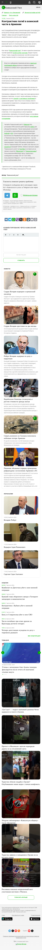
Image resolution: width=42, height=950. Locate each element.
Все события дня (34, 636)
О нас (3, 915)
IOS (12, 133)
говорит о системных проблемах (24, 98)
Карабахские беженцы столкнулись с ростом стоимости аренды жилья (18, 400)
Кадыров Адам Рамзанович (14, 547)
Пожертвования (35, 915)
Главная (4, 15)
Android (6, 133)
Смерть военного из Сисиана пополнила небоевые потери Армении (20, 437)
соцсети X (7, 147)
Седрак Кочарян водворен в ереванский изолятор (19, 292)
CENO (32, 127)
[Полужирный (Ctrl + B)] (6, 235)
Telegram (26, 124)
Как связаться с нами (18, 915)
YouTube (22, 149)
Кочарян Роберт (10, 520)
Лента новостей (13, 15)
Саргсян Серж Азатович (13, 574)
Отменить (21, 260)
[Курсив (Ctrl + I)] (10, 235)
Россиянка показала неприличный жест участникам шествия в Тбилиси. (17, 890)
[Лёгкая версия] (10, 2)
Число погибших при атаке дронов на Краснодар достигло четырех (17, 622)
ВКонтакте (19, 151)
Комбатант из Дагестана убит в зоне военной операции (19, 588)
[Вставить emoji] (23, 235)
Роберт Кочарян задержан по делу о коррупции (18, 357)
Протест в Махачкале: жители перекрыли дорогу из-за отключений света (18, 747)
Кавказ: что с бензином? (12, 12)
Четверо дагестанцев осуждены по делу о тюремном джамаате (18, 631)
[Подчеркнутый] (14, 235)
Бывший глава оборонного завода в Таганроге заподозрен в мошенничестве (20, 597)
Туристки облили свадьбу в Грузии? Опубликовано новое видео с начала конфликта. (21, 782)
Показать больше (20, 897)
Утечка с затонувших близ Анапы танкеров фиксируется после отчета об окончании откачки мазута (19, 669)
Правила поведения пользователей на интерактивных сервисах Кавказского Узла (21, 937)
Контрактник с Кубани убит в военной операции (17, 606)
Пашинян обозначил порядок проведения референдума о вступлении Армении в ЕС (20, 469)
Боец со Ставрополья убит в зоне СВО (17, 614)
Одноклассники (31, 151)
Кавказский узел (15, 50)
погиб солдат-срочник (20, 53)
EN (6, 2)
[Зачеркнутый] (18, 235)
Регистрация (21, 255)
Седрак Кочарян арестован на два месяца (20, 326)
